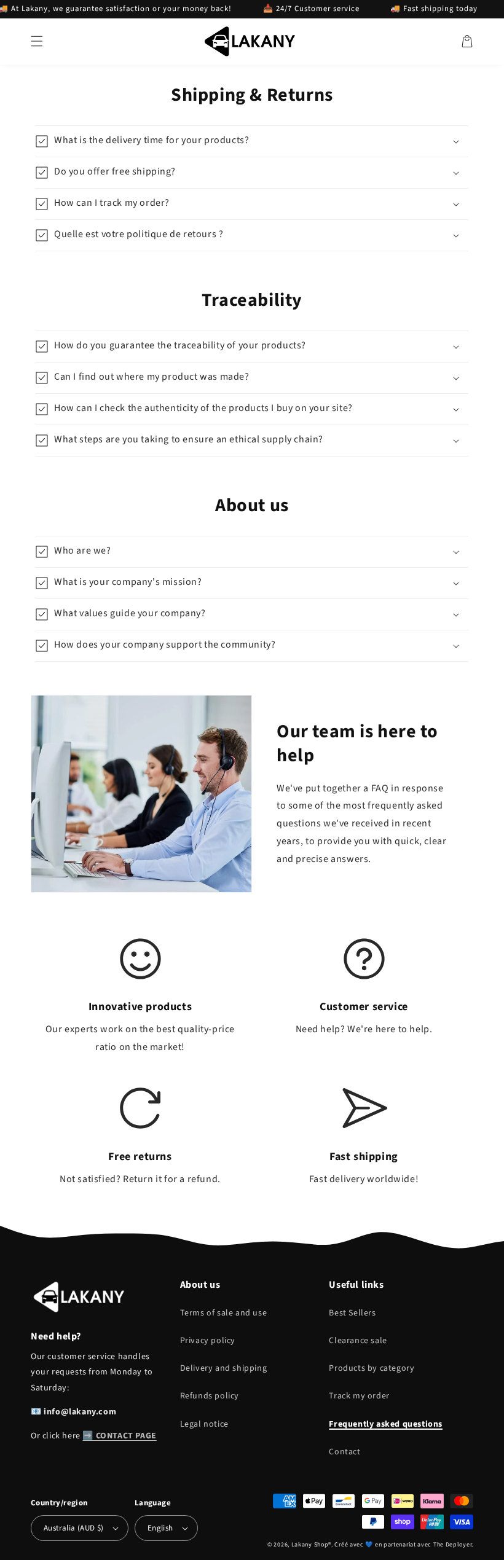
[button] (36, 41)
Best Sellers (352, 1313)
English (160, 1528)
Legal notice (204, 1424)
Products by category (371, 1368)
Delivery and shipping (223, 1368)
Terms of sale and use (223, 1313)
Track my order (359, 1396)
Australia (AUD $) (74, 1528)
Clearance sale (358, 1341)
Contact (344, 1452)
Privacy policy (207, 1341)
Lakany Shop (310, 1544)
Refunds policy (209, 1396)
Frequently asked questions (386, 1424)
